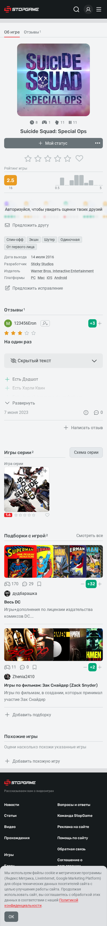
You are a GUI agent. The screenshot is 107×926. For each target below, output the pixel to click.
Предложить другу (30, 225)
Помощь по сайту (72, 838)
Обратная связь (71, 849)
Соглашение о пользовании (69, 863)
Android (60, 278)
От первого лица (20, 247)
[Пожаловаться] (86, 412)
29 (31, 583)
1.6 (8, 515)
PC (33, 278)
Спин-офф (14, 240)
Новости (11, 805)
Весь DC (12, 602)
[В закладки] (39, 584)
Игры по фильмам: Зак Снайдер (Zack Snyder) (51, 685)
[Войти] (88, 9)
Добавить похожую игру (36, 761)
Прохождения (17, 838)
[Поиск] (76, 9)
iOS (49, 278)
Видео (10, 827)
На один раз (18, 342)
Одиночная (70, 240)
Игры (9, 855)
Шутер (49, 240)
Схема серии (86, 452)
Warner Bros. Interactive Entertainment (62, 271)
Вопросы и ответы (73, 805)
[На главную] (21, 9)
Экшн (33, 240)
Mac (41, 278)
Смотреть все (89, 536)
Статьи (10, 815)
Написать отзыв (87, 427)
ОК (11, 916)
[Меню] (99, 9)
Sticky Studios (42, 264)
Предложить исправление (37, 288)
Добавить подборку (31, 714)
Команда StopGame (74, 815)
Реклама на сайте (73, 827)
